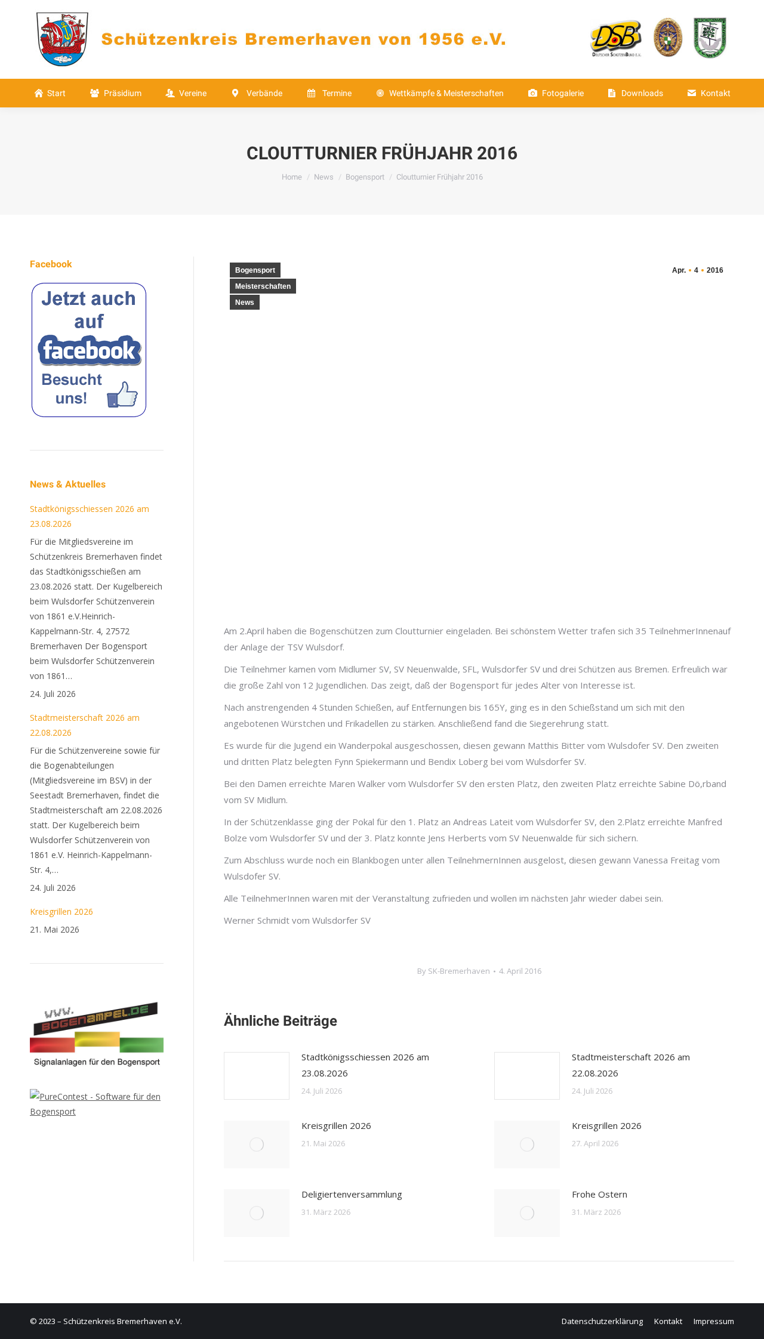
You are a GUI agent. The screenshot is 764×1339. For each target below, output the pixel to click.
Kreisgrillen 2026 (336, 1125)
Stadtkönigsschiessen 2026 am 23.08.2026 (365, 1065)
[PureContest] (97, 1111)
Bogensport (255, 270)
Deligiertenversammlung (351, 1194)
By (453, 970)
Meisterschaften (263, 286)
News (244, 302)
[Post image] (256, 1076)
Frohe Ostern (599, 1194)
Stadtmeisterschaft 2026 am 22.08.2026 (631, 1065)
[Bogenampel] (97, 1081)
